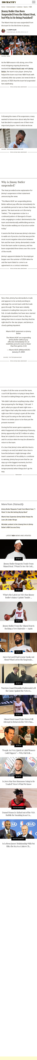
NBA (30, 7)
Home (3, 7)
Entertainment (11, 7)
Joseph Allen (12, 29)
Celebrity (19, 7)
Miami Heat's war (17, 68)
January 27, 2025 (18, 352)
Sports (26, 7)
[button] (34, 2)
